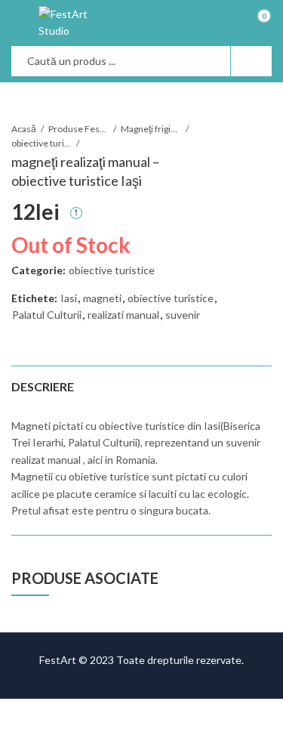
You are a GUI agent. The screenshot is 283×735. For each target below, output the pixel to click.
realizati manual (123, 314)
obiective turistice (41, 143)
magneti (102, 298)
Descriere (42, 386)
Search (251, 61)
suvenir (182, 314)
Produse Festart (78, 128)
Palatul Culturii (47, 314)
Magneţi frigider (151, 128)
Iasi (68, 298)
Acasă (23, 128)
